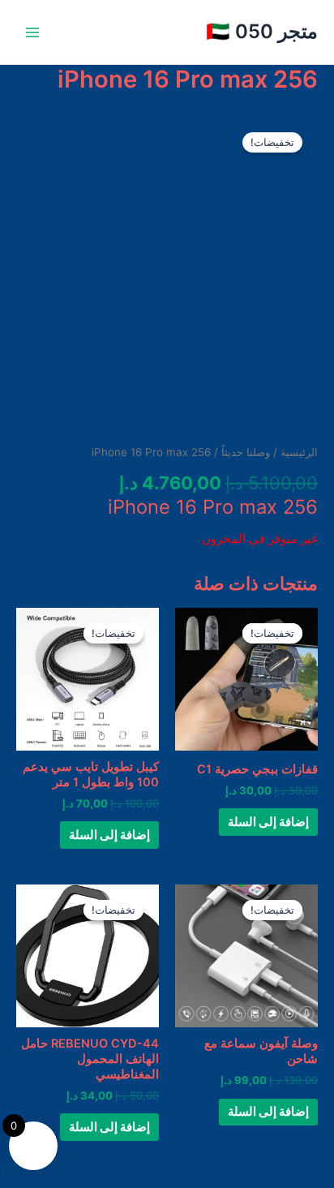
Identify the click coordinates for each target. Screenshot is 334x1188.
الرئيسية (299, 452)
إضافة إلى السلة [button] (268, 822)
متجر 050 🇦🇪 (262, 31)
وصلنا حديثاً (245, 452)
